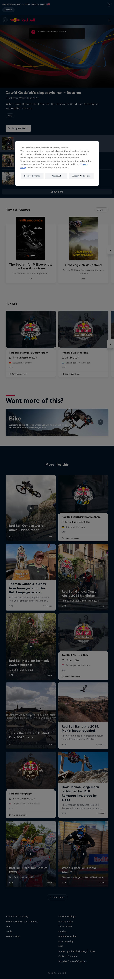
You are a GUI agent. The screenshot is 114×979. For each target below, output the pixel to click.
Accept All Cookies (81, 176)
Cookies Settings (32, 176)
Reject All (56, 176)
